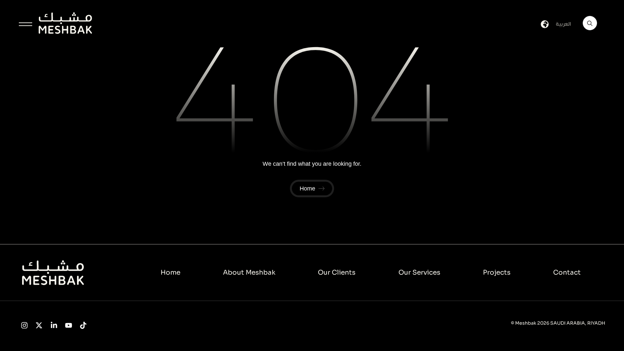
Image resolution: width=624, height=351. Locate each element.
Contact (567, 272)
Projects (497, 272)
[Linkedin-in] (53, 325)
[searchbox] (590, 23)
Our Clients (337, 272)
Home (170, 272)
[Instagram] (24, 325)
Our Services (419, 272)
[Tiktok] (83, 325)
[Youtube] (68, 325)
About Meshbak (249, 272)
